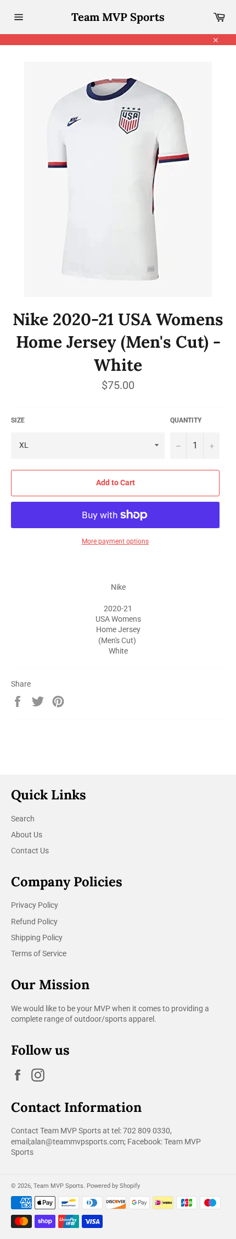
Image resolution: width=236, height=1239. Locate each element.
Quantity (185, 420)
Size (18, 420)
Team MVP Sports (118, 17)
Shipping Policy (37, 937)
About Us (26, 834)
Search (23, 818)
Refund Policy (34, 921)
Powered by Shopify (113, 1185)
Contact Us (30, 850)
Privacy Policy (34, 905)
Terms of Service (38, 953)
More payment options (115, 541)
